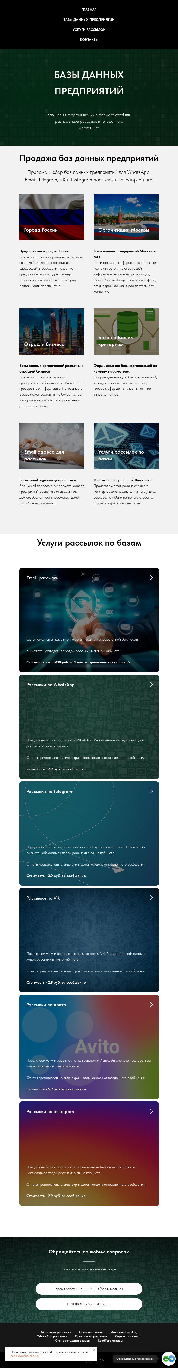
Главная (89, 10)
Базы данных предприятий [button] (89, 20)
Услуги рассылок (89, 30)
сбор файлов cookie (24, 1356)
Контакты (89, 40)
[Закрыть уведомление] (94, 1350)
